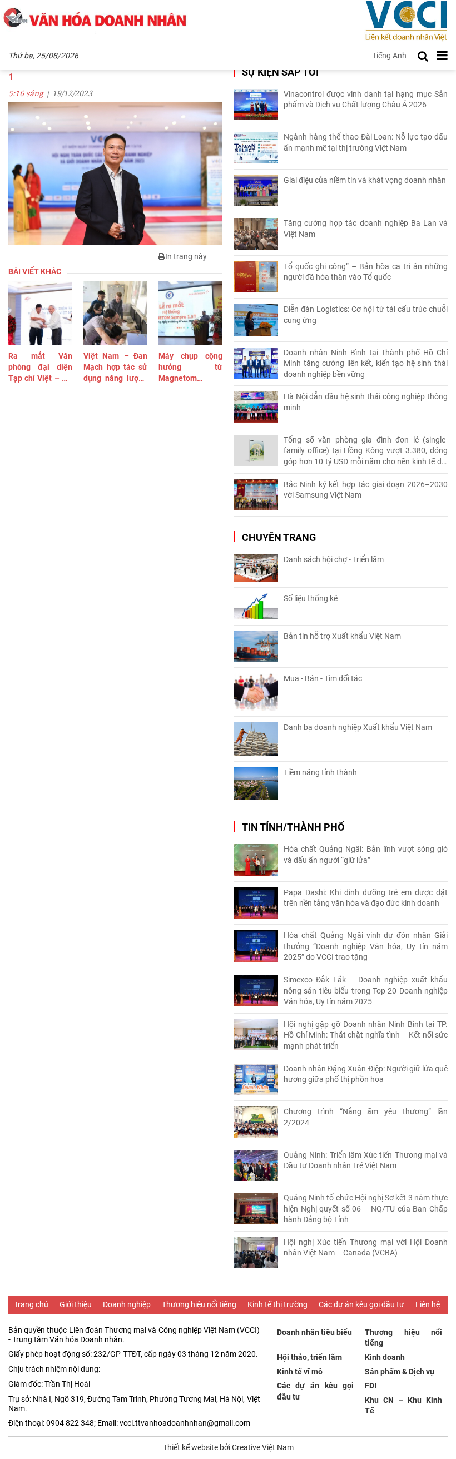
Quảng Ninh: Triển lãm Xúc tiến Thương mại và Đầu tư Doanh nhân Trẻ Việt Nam (366, 1160)
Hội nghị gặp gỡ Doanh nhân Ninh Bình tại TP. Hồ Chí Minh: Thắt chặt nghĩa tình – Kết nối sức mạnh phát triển (366, 1035)
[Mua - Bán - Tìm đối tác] (256, 692)
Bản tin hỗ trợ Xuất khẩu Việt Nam (342, 636)
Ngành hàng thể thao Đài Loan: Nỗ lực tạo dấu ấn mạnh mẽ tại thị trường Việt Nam (366, 142)
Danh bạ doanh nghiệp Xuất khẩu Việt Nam (358, 727)
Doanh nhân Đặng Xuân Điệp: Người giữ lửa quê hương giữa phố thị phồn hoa (366, 1074)
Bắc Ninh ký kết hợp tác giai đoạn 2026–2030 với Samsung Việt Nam (366, 490)
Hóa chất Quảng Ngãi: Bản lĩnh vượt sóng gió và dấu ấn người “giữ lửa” (366, 855)
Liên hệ (427, 1304)
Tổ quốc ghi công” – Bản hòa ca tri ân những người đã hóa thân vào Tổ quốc (366, 272)
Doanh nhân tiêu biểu (314, 1332)
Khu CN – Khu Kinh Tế (403, 1406)
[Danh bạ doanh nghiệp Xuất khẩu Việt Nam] (256, 739)
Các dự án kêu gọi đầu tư (361, 1304)
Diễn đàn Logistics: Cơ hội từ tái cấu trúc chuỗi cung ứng (366, 315)
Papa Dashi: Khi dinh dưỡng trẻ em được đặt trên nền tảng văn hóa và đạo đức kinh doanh (366, 898)
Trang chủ (31, 1304)
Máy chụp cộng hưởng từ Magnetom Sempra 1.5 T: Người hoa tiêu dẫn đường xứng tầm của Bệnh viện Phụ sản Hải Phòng (190, 367)
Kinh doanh (385, 1357)
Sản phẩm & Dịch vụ (399, 1371)
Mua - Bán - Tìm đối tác (323, 678)
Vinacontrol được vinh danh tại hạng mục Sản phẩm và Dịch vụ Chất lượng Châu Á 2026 (366, 100)
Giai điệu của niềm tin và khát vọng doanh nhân (365, 180)
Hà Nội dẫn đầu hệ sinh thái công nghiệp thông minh (366, 402)
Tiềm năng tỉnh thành (320, 772)
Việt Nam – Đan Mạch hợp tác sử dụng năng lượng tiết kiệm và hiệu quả (115, 367)
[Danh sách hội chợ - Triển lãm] (256, 568)
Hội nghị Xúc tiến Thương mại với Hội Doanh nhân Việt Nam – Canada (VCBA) (366, 1248)
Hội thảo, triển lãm (309, 1357)
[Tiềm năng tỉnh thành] (256, 784)
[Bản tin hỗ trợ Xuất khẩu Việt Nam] (256, 646)
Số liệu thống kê (311, 598)
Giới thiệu (76, 1304)
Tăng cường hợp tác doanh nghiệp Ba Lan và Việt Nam (366, 229)
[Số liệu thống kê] (256, 606)
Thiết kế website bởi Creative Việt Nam (228, 1447)
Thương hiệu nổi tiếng (199, 1304)
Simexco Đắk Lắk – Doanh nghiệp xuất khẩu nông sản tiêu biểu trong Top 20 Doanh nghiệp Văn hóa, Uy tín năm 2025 (366, 990)
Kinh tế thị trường (277, 1304)
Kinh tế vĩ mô (300, 1371)
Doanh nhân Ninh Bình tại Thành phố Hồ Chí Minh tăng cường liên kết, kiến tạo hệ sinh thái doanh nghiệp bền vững (366, 363)
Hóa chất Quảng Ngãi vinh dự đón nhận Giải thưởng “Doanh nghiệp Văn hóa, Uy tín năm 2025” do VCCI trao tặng (366, 946)
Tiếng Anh (389, 55)
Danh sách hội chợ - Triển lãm (334, 559)
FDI (370, 1385)
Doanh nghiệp (127, 1304)
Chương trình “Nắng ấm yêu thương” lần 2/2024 (366, 1117)
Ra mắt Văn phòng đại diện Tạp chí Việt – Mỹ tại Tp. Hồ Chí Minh (40, 367)
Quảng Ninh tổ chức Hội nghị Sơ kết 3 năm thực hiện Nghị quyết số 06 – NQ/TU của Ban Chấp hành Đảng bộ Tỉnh (366, 1208)
